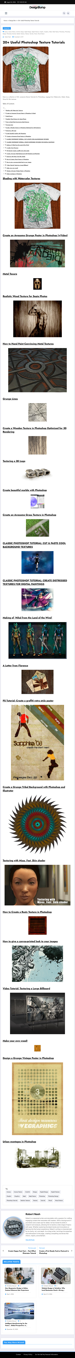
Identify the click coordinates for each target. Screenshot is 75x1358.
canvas (6, 32)
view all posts (30, 1240)
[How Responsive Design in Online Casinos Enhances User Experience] (19, 1276)
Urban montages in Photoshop (14, 174)
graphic (41, 32)
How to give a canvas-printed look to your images (19, 162)
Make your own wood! (12, 168)
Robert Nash (8, 37)
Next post (42, 1248)
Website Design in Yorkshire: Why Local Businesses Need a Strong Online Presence (53, 1289)
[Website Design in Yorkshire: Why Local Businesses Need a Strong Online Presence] (56, 1276)
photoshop (61, 32)
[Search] (64, 13)
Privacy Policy (28, 1354)
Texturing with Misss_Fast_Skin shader (15, 156)
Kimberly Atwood (11, 1286)
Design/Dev (7, 28)
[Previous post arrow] (3, 1251)
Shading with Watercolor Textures (14, 110)
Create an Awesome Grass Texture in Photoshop (19, 136)
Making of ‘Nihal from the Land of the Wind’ (18, 145)
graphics (46, 32)
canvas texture (11, 32)
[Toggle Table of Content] (4, 108)
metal (50, 32)
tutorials (31, 34)
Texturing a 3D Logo (11, 130)
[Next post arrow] (71, 1251)
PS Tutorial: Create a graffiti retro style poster (18, 151)
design (22, 32)
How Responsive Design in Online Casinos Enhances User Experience (17, 1289)
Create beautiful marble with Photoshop (16, 133)
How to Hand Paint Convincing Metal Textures (17, 122)
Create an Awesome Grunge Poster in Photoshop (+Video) (21, 113)
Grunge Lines (9, 125)
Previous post (32, 1248)
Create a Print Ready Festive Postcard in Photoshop (54, 1252)
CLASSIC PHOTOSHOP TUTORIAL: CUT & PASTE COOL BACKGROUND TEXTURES (27, 139)
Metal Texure (9, 116)
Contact (18, 1354)
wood (35, 34)
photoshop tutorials (11, 34)
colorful (18, 32)
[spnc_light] (68, 13)
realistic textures (21, 34)
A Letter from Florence (12, 148)
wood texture (41, 34)
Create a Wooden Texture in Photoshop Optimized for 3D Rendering (23, 128)
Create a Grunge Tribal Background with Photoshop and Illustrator (23, 154)
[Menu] (6, 13)
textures (27, 34)
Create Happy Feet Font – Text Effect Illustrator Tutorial (22, 1252)
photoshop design (53, 1196)
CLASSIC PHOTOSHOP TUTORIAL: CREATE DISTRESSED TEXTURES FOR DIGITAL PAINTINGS (30, 142)
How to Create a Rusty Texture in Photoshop (18, 159)
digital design (28, 32)
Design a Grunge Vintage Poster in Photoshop (18, 171)
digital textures (35, 32)
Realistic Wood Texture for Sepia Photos (16, 119)
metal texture (55, 32)
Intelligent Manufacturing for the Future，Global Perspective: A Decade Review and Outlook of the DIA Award (17, 1324)
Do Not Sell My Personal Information (46, 1354)
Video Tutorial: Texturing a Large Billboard (17, 165)
